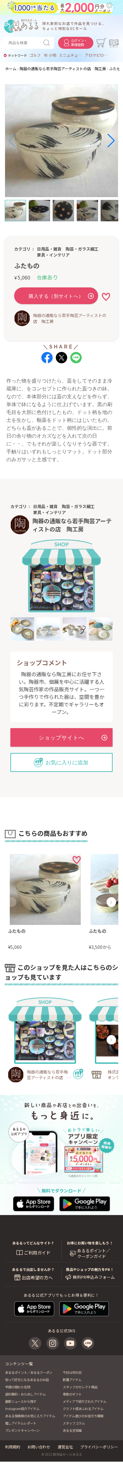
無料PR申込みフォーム (94, 1277)
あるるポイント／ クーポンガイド (93, 1253)
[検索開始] (48, 43)
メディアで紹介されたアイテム (84, 1401)
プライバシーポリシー (99, 1446)
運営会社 (65, 1446)
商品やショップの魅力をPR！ (90, 1269)
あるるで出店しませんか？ (33, 1269)
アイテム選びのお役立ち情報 (83, 1415)
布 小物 (50, 55)
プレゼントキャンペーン (22, 1430)
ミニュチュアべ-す (70, 55)
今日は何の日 (72, 1372)
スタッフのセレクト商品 (80, 1387)
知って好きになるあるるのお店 (27, 1379)
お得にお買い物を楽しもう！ (90, 1242)
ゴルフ (35, 55)
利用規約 (12, 1446)
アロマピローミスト (96, 55)
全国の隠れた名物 (17, 1387)
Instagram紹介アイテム (22, 1408)
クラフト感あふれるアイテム (83, 1408)
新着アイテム (72, 1379)
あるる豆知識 (72, 1430)
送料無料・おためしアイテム (25, 1394)
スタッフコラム (74, 1423)
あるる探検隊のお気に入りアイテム (30, 1415)
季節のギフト (72, 1394)
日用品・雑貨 (49, 249)
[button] (12, 141)
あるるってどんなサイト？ (33, 1242)
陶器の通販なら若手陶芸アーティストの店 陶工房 (69, 318)
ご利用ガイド (37, 1252)
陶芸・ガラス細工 (82, 249)
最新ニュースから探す (20, 1401)
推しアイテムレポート (20, 1423)
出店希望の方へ (37, 1277)
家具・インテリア (53, 255)
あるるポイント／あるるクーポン (28, 1372)
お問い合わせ (38, 1446)
